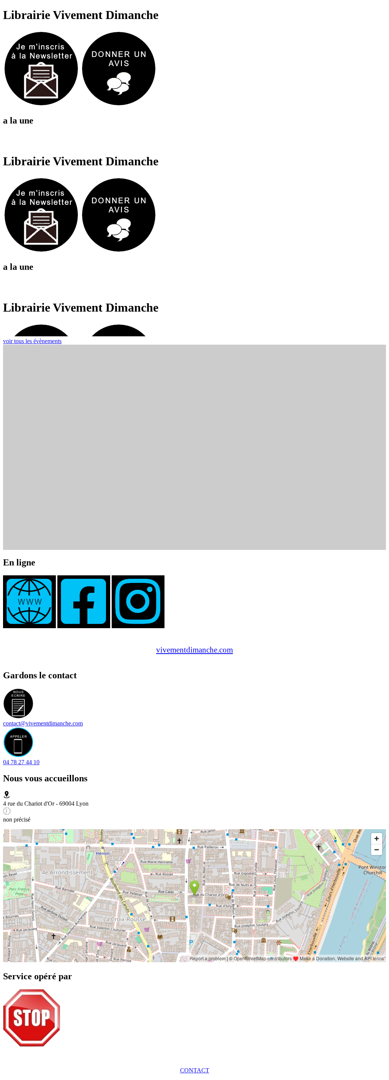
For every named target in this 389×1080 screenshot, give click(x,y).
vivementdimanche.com (194, 649)
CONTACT (194, 1070)
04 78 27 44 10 (21, 762)
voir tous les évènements (32, 341)
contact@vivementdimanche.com (43, 723)
